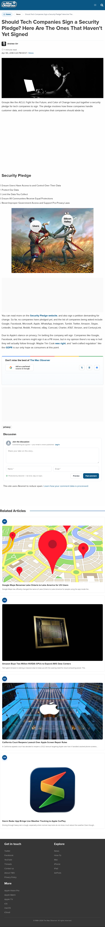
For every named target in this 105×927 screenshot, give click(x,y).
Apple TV (8, 899)
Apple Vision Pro (11, 890)
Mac (56, 859)
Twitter (7, 850)
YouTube (8, 859)
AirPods (57, 872)
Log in (57, 445)
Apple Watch (10, 894)
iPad (56, 868)
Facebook (8, 855)
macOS (7, 907)
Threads (8, 864)
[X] (81, 367)
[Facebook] (97, 367)
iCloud (7, 912)
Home (8, 14)
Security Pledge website (43, 315)
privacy (6, 427)
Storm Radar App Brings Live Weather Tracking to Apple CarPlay (34, 821)
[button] (95, 5)
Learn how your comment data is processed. (66, 486)
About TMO (9, 872)
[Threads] (89, 367)
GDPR (9, 347)
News (18, 14)
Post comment (91, 476)
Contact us (9, 868)
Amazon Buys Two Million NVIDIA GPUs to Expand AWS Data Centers (36, 663)
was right (60, 343)
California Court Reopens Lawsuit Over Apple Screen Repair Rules (34, 742)
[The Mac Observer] (9, 5)
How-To (57, 855)
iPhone (57, 864)
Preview (76, 476)
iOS (6, 903)
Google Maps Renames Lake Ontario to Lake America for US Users (35, 585)
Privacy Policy (10, 877)
